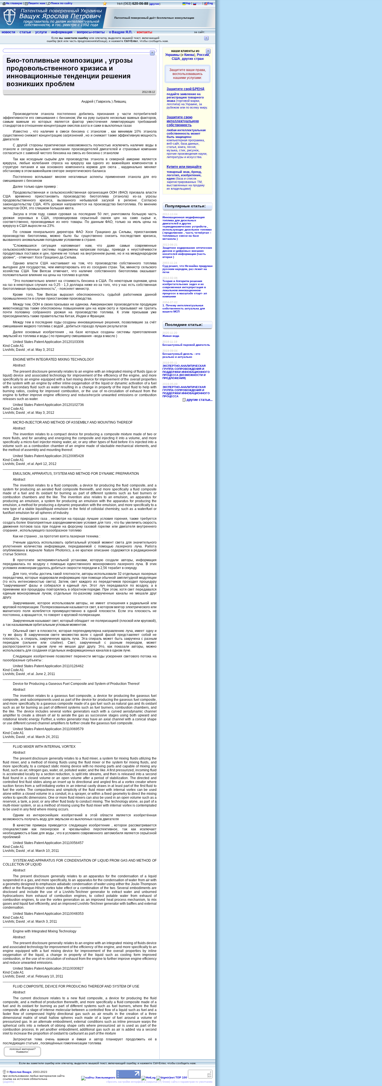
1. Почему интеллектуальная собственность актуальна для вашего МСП (183, 308)
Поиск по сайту (61, 3)
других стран (193, 59)
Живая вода (170, 335)
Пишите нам (36, 3)
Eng (210, 3)
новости (8, 32)
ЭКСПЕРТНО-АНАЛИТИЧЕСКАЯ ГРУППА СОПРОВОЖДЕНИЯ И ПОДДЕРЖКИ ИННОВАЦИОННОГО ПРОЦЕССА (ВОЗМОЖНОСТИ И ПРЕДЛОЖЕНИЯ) (186, 372)
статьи (25, 32)
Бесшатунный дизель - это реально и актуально (181, 355)
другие (154, 3)
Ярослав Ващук (20, 1071)
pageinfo (8, 1081)
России (203, 55)
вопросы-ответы (91, 32)
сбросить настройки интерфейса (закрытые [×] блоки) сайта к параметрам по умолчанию (159, 1081)
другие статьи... (200, 400)
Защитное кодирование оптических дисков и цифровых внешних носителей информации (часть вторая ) (187, 252)
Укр (188, 3)
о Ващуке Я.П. (120, 32)
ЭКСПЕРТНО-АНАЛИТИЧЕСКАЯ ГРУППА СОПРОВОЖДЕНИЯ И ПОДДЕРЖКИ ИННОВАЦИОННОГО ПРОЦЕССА (186, 391)
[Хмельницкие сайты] (98, 1077)
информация (61, 32)
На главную (14, 3)
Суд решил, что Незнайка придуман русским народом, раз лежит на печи (187, 269)
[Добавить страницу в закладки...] (105, 4)
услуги (41, 32)
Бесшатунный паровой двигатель (186, 344)
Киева (189, 55)
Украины (172, 55)
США (176, 59)
